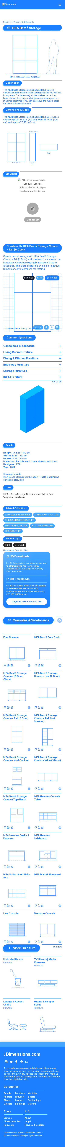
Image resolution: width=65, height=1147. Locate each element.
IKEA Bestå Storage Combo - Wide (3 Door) (47, 759)
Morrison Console (44, 913)
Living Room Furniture (47, 514)
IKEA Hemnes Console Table (47, 798)
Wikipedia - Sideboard (14, 497)
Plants (7, 1100)
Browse (8, 1118)
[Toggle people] (52, 327)
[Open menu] (60, 4)
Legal (28, 1121)
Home (8, 545)
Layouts (19, 1100)
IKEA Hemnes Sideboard (42, 837)
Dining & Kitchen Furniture (19, 520)
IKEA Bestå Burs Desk (47, 637)
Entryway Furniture (16, 525)
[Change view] (57, 327)
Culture (32, 1103)
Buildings (20, 1103)
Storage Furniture (42, 525)
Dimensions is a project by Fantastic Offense (23, 1132)
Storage (19, 545)
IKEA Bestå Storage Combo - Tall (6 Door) (16, 717)
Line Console (10, 913)
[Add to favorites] (53, 382)
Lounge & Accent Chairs (13, 1003)
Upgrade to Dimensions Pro (26, 601)
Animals (8, 1096)
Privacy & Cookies (34, 1125)
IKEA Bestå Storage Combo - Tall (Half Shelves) (45, 718)
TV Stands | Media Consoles (45, 961)
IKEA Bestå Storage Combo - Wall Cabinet (16, 759)
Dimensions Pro (12, 1121)
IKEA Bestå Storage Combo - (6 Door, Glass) (15, 676)
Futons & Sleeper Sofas (44, 1003)
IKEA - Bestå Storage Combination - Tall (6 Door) (28, 494)
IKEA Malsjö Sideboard (47, 874)
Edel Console (11, 637)
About (28, 1118)
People (7, 1093)
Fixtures (19, 1096)
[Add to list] (56, 382)
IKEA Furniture (13, 531)
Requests (9, 1125)
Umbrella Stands (13, 959)
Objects (8, 1103)
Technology (34, 1100)
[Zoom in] (40, 327)
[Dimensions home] (9, 4)
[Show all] (46, 327)
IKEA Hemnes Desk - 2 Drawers (16, 837)
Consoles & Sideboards (23, 22)
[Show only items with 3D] (59, 620)
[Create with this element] (60, 382)
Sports (31, 1096)
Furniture (7, 22)
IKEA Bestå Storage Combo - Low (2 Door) (47, 675)
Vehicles (32, 1093)
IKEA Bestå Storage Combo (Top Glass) (15, 798)
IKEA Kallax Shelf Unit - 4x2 (16, 876)
